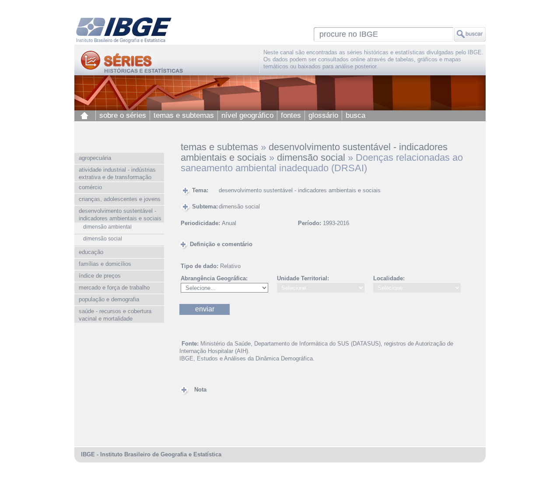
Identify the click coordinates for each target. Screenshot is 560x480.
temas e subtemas (184, 115)
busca (355, 115)
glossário (323, 115)
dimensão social (311, 157)
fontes (291, 115)
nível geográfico (247, 115)
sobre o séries (122, 115)
